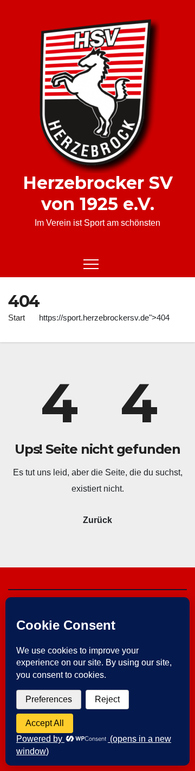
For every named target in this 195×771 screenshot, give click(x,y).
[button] (160, 263)
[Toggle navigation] (91, 263)
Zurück (97, 520)
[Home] (16, 264)
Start (16, 317)
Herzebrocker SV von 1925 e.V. (98, 193)
